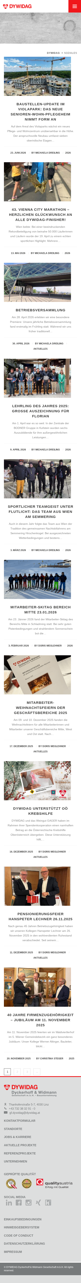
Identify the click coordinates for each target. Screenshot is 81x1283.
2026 (68, 152)
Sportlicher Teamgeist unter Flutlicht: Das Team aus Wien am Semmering (40, 512)
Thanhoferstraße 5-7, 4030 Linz (29, 1104)
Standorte (13, 1129)
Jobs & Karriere (17, 1137)
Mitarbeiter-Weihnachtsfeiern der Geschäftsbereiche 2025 (40, 708)
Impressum (13, 1251)
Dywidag (53, 53)
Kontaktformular (19, 1120)
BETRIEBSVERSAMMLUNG (40, 310)
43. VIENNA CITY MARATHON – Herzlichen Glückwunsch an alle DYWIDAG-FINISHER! (40, 215)
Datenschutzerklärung (24, 1243)
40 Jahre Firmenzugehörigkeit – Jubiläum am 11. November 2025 (40, 1020)
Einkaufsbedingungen (22, 1219)
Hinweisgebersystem (21, 1227)
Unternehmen (15, 1161)
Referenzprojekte (20, 1153)
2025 (71, 1058)
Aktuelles (40, 349)
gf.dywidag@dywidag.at (24, 1112)
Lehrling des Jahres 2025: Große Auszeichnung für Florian (40, 411)
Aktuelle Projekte (20, 1145)
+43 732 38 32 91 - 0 (22, 1108)
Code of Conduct (18, 1235)
